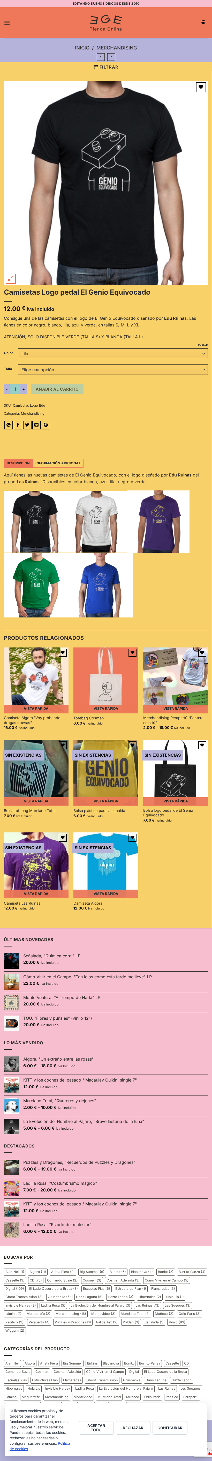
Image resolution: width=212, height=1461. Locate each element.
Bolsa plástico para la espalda (99, 810)
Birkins (118, 1272)
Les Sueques (178, 1305)
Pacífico (14, 1322)
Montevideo (103, 1314)
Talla (8, 369)
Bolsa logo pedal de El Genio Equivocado (168, 812)
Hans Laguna (89, 1297)
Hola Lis (175, 1297)
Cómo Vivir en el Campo (166, 1280)
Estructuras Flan (130, 1289)
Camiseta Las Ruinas (22, 903)
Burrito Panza (192, 1272)
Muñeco (164, 1314)
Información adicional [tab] (58, 463)
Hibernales (150, 1297)
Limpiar (202, 345)
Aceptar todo (96, 1427)
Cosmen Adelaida (123, 1280)
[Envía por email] (36, 425)
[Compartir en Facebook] (18, 425)
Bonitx (165, 1272)
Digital (14, 1289)
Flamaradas (163, 1289)
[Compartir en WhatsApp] (8, 425)
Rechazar (133, 1428)
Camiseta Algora (87, 903)
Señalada (154, 1322)
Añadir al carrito (57, 389)
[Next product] (101, 57)
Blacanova (142, 1272)
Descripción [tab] (18, 463)
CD (36, 1280)
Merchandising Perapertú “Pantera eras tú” (173, 720)
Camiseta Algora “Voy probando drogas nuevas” (32, 720)
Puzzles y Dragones (73, 1322)
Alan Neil (14, 1272)
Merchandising (116, 47)
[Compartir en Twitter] (27, 425)
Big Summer (92, 1272)
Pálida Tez (107, 1322)
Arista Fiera (63, 1272)
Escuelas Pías (96, 1289)
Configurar (169, 1428)
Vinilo (177, 1322)
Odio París (190, 1314)
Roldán (131, 1322)
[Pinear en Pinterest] (46, 425)
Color (8, 353)
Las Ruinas (147, 1305)
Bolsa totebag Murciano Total (29, 810)
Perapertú (39, 1322)
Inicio (82, 47)
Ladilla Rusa (53, 1305)
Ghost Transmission (24, 1297)
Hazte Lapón (120, 1297)
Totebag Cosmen (88, 718)
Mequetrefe (38, 1314)
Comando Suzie (62, 1280)
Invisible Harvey (20, 1305)
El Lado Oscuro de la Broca (53, 1289)
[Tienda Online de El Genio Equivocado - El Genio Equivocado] (106, 22)
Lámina (13, 1314)
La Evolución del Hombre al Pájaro (100, 1305)
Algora (37, 1272)
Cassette (15, 1280)
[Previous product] (111, 57)
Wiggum (14, 1330)
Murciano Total (135, 1314)
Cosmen (92, 1280)
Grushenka (59, 1297)
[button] (7, 22)
